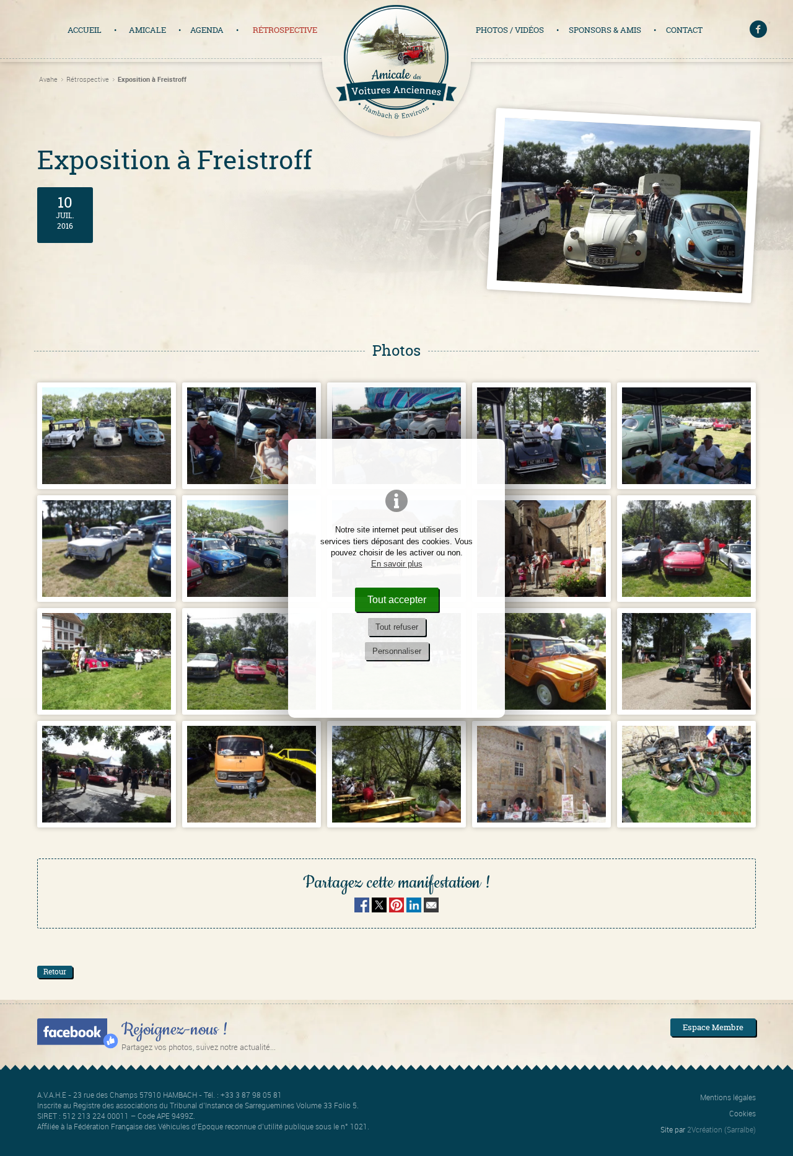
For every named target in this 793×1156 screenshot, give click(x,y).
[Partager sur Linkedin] (413, 908)
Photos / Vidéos (510, 29)
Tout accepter (396, 599)
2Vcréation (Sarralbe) (721, 1129)
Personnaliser (396, 651)
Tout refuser (396, 627)
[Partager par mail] (431, 908)
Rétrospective (285, 29)
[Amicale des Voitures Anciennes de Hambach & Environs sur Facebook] (759, 30)
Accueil (85, 29)
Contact (684, 29)
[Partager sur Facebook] (361, 908)
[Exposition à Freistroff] (106, 435)
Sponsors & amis (605, 29)
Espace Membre (713, 1027)
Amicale (147, 29)
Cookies (742, 1113)
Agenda (207, 29)
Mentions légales (728, 1097)
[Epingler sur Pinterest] (396, 908)
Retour (54, 971)
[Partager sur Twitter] (380, 908)
